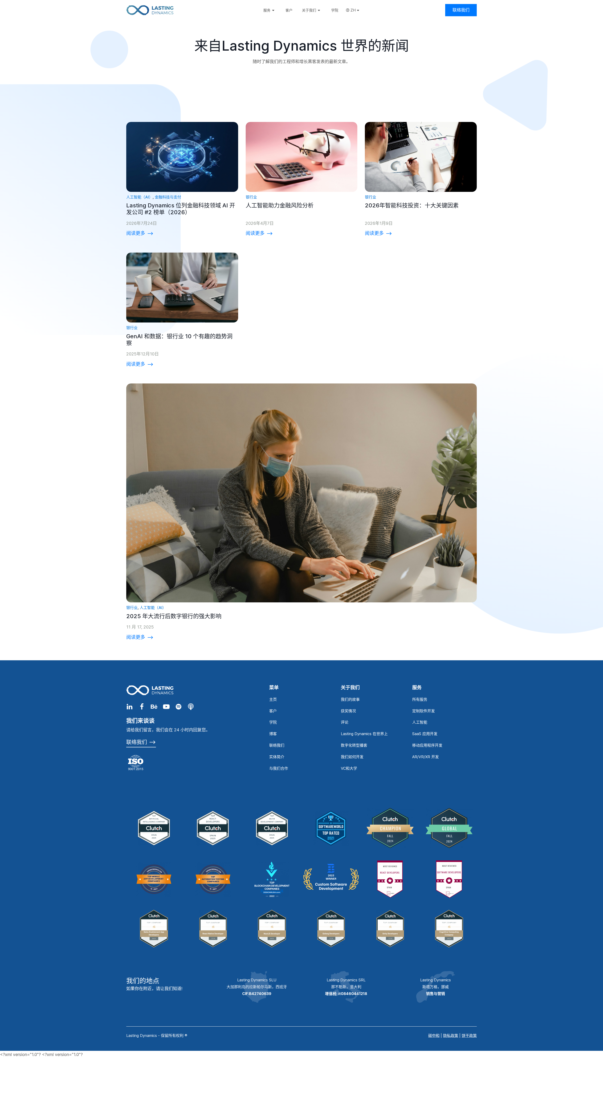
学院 (273, 722)
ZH (353, 10)
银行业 (251, 197)
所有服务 (419, 699)
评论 (344, 722)
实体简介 (276, 756)
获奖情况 (348, 711)
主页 (273, 699)
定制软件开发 (423, 711)
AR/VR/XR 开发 (425, 756)
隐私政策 (450, 1035)
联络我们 (460, 10)
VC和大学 (349, 768)
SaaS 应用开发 (424, 733)
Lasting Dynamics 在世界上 (364, 733)
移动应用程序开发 (427, 745)
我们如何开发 (352, 756)
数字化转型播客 (354, 745)
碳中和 (434, 1035)
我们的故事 (350, 699)
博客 (273, 733)
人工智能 (419, 722)
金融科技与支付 (168, 197)
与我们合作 (278, 768)
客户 (273, 711)
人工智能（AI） (139, 197)
